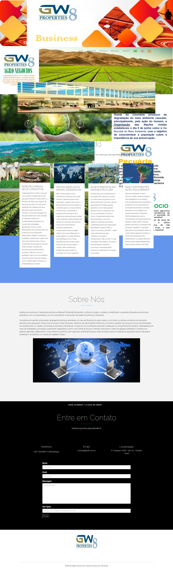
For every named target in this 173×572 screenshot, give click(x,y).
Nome (44, 463)
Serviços (103, 51)
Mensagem (47, 481)
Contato (126, 51)
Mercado (115, 51)
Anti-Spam (46, 507)
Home (81, 51)
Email (44, 472)
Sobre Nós (91, 51)
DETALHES (22, 131)
